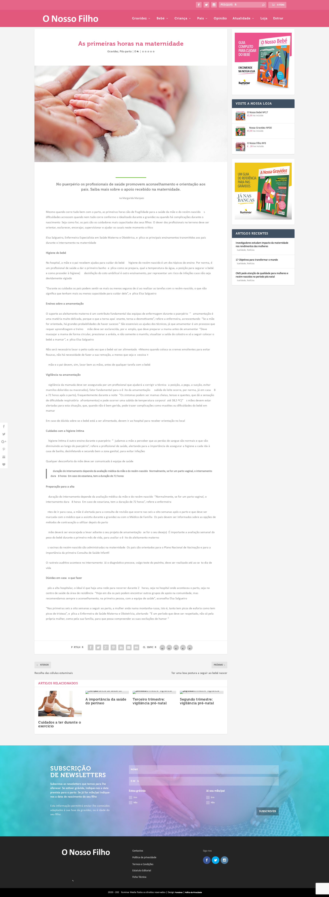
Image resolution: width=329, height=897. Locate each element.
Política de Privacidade (193, 892)
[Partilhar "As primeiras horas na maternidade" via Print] (136, 647)
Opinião (220, 18)
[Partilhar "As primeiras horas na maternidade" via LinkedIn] (121, 647)
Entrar (278, 18)
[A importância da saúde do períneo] (107, 692)
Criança (181, 18)
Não (135, 802)
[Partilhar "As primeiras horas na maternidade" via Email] (129, 647)
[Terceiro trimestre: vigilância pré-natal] (154, 692)
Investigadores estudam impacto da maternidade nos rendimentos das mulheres (262, 245)
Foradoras (179, 892)
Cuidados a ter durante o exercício (59, 724)
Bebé (161, 18)
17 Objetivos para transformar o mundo (257, 259)
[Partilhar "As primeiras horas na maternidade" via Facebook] (90, 647)
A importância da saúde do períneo (105, 701)
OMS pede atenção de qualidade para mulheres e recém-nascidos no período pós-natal (262, 275)
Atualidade (242, 18)
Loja (264, 18)
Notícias (251, 250)
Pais (200, 18)
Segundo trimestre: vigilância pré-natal (197, 701)
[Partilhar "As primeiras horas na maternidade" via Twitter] (98, 647)
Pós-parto (126, 51)
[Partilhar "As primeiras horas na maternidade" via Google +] (106, 647)
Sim (135, 797)
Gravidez (139, 18)
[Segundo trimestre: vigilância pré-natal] (201, 692)
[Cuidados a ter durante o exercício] (60, 704)
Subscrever (267, 811)
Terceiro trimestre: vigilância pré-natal (150, 701)
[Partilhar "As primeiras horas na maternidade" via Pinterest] (113, 647)
